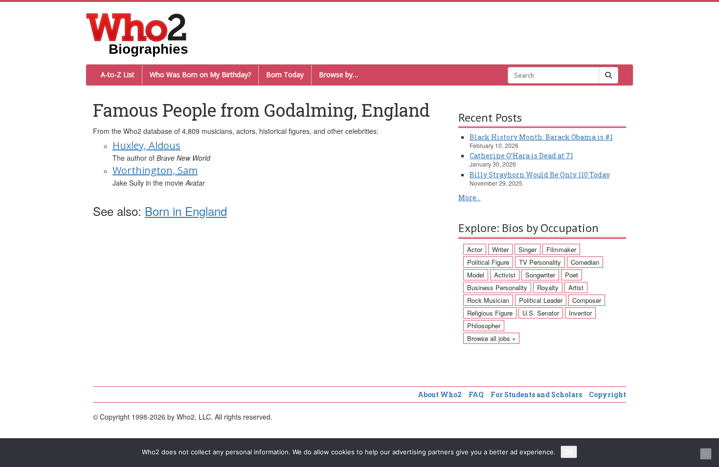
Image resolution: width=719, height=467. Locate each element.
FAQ (476, 394)
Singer (527, 249)
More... (469, 197)
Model (475, 274)
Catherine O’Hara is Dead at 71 (521, 155)
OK (568, 452)
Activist (505, 274)
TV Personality (540, 262)
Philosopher (483, 325)
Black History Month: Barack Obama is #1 (541, 137)
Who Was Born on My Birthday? (200, 74)
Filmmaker (561, 249)
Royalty (548, 287)
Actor (474, 249)
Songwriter (540, 274)
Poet (571, 274)
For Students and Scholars (536, 394)
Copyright (607, 394)
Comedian (585, 262)
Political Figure (488, 262)
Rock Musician (488, 300)
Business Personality (497, 287)
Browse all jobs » (491, 338)
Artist (576, 287)
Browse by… (338, 74)
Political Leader (540, 300)
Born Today (285, 74)
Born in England (186, 210)
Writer (500, 249)
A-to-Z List (118, 74)
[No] (706, 454)
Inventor (580, 313)
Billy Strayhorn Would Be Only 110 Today (540, 174)
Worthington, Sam (155, 170)
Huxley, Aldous (146, 145)
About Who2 (440, 394)
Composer (586, 300)
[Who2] (136, 26)
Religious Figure (490, 313)
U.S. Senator (540, 313)
